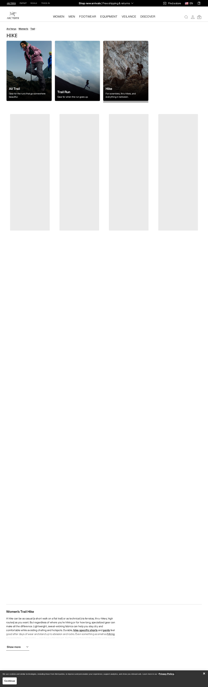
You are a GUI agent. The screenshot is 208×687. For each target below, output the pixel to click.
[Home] (13, 15)
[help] (199, 3)
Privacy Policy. (166, 674)
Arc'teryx (11, 28)
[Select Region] (187, 3)
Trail (32, 28)
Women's (23, 28)
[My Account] (193, 17)
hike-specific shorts (85, 630)
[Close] (204, 673)
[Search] (186, 17)
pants (106, 630)
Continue (9, 681)
